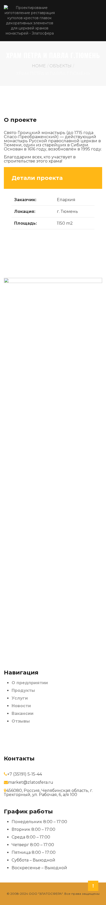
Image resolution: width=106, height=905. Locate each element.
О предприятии (30, 682)
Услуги (20, 698)
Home (39, 65)
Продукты (23, 690)
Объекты (60, 65)
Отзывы (21, 721)
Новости (21, 705)
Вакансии (22, 713)
